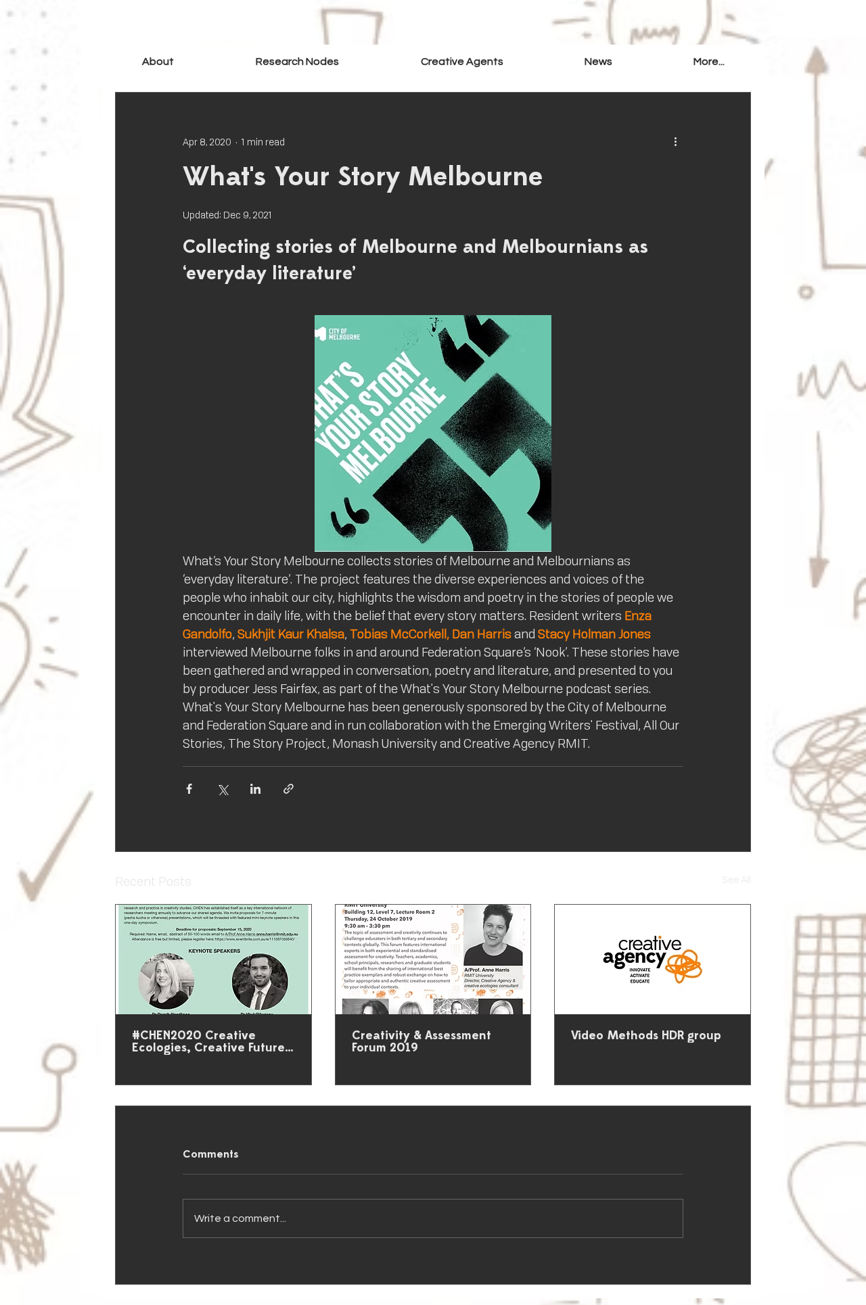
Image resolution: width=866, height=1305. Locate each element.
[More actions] (675, 141)
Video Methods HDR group (646, 1036)
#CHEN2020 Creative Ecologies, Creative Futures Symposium (211, 1042)
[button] (461, 61)
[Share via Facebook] (189, 788)
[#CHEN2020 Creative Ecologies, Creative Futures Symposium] (213, 959)
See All (736, 879)
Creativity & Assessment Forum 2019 (421, 1042)
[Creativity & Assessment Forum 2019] (433, 959)
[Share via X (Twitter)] (222, 788)
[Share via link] (288, 788)
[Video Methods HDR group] (652, 959)
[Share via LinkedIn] (255, 788)
